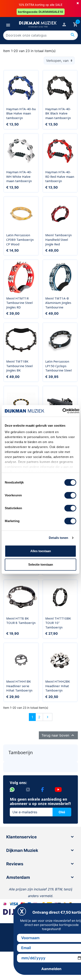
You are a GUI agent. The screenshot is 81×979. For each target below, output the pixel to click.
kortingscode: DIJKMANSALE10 (40, 11)
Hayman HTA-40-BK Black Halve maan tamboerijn (58, 113)
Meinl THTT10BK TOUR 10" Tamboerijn (58, 622)
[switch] (70, 495)
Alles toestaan (40, 551)
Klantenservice (21, 836)
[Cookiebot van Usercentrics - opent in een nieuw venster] (62, 411)
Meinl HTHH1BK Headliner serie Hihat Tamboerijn (19, 685)
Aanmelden (51, 969)
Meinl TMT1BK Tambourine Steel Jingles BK (19, 365)
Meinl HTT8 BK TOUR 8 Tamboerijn (21, 620)
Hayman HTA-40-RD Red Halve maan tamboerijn (59, 176)
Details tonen (58, 537)
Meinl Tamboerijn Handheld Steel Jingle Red (58, 239)
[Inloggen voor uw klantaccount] (64, 24)
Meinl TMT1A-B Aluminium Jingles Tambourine (58, 302)
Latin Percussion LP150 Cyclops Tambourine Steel (58, 365)
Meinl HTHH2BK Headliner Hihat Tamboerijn (57, 685)
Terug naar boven (58, 735)
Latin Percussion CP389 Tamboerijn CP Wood (20, 239)
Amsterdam (18, 877)
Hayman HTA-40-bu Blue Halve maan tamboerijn (21, 113)
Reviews (14, 863)
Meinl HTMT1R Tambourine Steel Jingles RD (19, 302)
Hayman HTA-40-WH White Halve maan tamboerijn (19, 176)
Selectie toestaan (40, 564)
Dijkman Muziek (22, 850)
